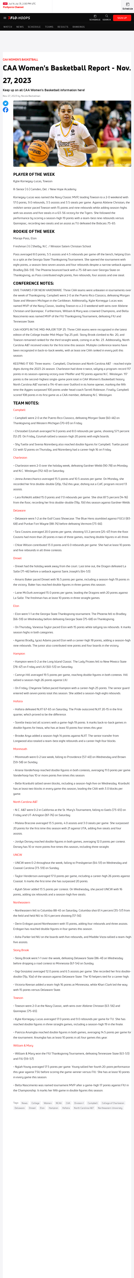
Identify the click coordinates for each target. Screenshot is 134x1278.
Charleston (20, 457)
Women (48, 1103)
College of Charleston (113, 1103)
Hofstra (18, 701)
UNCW (17, 854)
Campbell (19, 410)
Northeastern (22, 902)
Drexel (17, 558)
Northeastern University (110, 1107)
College (35, 1103)
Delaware (19, 510)
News (24, 1103)
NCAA (59, 1103)
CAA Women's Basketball (20, 59)
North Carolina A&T (25, 802)
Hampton (19, 653)
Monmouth (20, 749)
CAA (68, 1103)
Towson (18, 998)
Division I (79, 1103)
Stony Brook (21, 950)
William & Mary (23, 1045)
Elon (16, 606)
